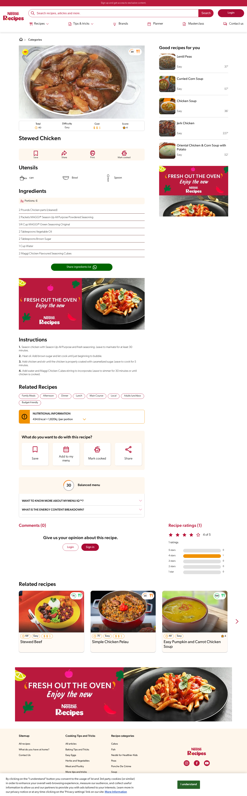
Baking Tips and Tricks (77, 749)
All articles (70, 744)
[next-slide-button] (237, 622)
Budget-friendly (30, 402)
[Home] (13, 17)
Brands (123, 23)
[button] (135, 51)
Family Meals (28, 395)
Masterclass (196, 23)
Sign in (90, 547)
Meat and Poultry (74, 766)
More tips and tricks (76, 772)
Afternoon (48, 395)
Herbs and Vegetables (77, 761)
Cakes (114, 744)
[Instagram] (187, 763)
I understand (188, 784)
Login (70, 547)
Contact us (236, 23)
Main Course (96, 395)
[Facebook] (197, 763)
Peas (113, 761)
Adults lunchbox (132, 395)
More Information (116, 792)
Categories (35, 39)
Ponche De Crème (121, 766)
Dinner (64, 395)
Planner (158, 23)
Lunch (79, 395)
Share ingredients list (79, 267)
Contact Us (25, 755)
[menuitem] (39, 25)
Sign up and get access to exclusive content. (123, 3)
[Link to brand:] (25, 52)
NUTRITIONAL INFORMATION (53, 416)
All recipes (24, 744)
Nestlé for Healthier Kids (124, 755)
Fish (113, 749)
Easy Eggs (70, 755)
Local (113, 395)
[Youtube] (207, 763)
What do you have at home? (34, 749)
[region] (123, 784)
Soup (114, 772)
